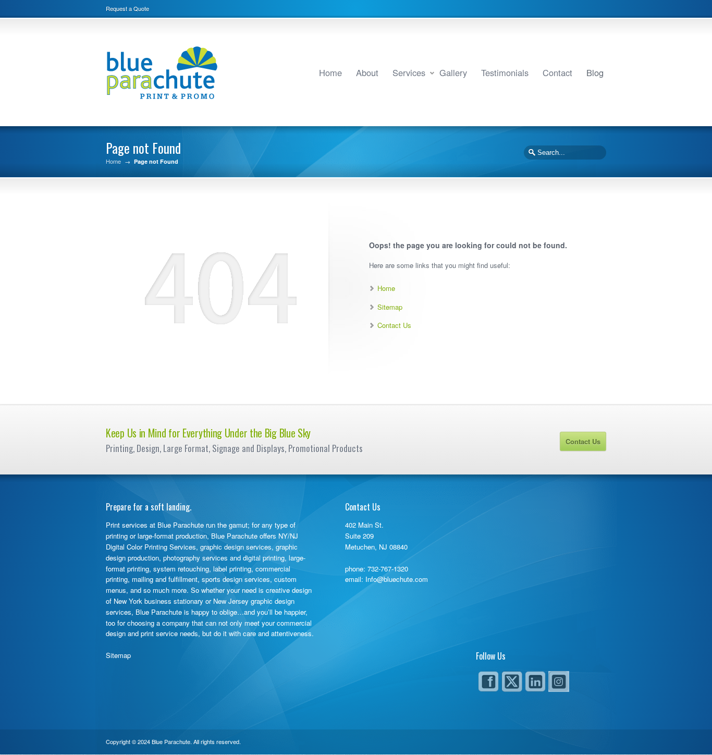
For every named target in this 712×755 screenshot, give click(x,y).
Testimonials (505, 72)
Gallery (453, 72)
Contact (557, 72)
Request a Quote (127, 8)
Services (408, 72)
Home (330, 72)
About (367, 72)
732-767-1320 (387, 569)
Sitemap (389, 307)
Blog (595, 72)
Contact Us (394, 325)
